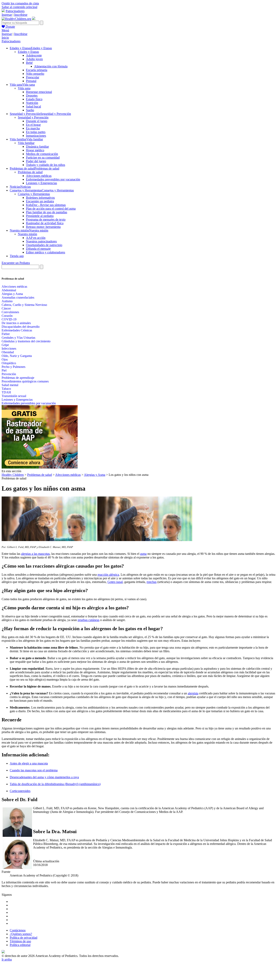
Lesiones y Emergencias (41, 183)
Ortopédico (9, 363)
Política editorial (20, 945)
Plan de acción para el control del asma (51, 208)
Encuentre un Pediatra (16, 263)
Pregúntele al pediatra (40, 216)
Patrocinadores (15, 11)
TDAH (6, 392)
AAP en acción (35, 237)
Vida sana (24, 88)
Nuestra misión (27, 234)
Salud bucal (33, 106)
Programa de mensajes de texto (45, 219)
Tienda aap (17, 256)
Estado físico (34, 99)
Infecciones (9, 348)
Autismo (7, 301)
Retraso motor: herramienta (43, 226)
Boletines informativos (40, 197)
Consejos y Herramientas (34, 194)
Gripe (5, 345)
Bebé (29, 62)
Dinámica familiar (37, 146)
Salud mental (10, 385)
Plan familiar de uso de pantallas (46, 212)
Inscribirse (20, 14)
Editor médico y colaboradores (45, 252)
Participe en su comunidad (43, 157)
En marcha (33, 128)
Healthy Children (13, 474)
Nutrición (32, 103)
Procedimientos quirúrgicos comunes (25, 381)
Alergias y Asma (12, 294)
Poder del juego (36, 161)
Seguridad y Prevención (33, 117)
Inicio (5, 37)
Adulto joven (34, 59)
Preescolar (32, 77)
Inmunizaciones (36, 135)
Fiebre (6, 334)
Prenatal (31, 81)
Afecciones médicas (39, 175)
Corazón (7, 315)
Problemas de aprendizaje (18, 377)
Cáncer (6, 308)
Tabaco (6, 388)
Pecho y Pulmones (13, 366)
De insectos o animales (16, 323)
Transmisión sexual (14, 396)
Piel (4, 370)
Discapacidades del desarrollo (21, 326)
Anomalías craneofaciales (18, 297)
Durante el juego (36, 121)
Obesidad (8, 352)
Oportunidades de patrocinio (44, 245)
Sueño (30, 110)
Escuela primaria (36, 70)
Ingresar (7, 14)
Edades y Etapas (28, 51)
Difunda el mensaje (38, 248)
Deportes (32, 95)
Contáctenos (18, 930)
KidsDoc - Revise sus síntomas (46, 205)
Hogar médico (35, 150)
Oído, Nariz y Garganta (17, 356)
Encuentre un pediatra (40, 201)
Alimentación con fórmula (51, 66)
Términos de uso (20, 941)
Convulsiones (10, 312)
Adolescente (34, 55)
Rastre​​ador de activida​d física (44, 223)
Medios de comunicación (42, 154)
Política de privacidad (23, 937)
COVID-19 (9, 319)
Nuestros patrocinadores (41, 241)
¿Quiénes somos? (21, 934)
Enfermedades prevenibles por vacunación (53, 179)
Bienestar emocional (39, 92)
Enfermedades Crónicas (17, 330)
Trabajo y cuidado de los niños (45, 165)
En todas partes (35, 132)
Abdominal (9, 290)
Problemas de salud (30, 172)
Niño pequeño (35, 73)
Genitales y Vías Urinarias (18, 337)
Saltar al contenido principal (19, 7)
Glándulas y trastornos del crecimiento (26, 341)
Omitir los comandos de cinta (20, 3)
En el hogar (33, 124)
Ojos (5, 359)
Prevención (9, 374)
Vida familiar (26, 143)
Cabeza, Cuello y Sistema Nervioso (24, 304)
